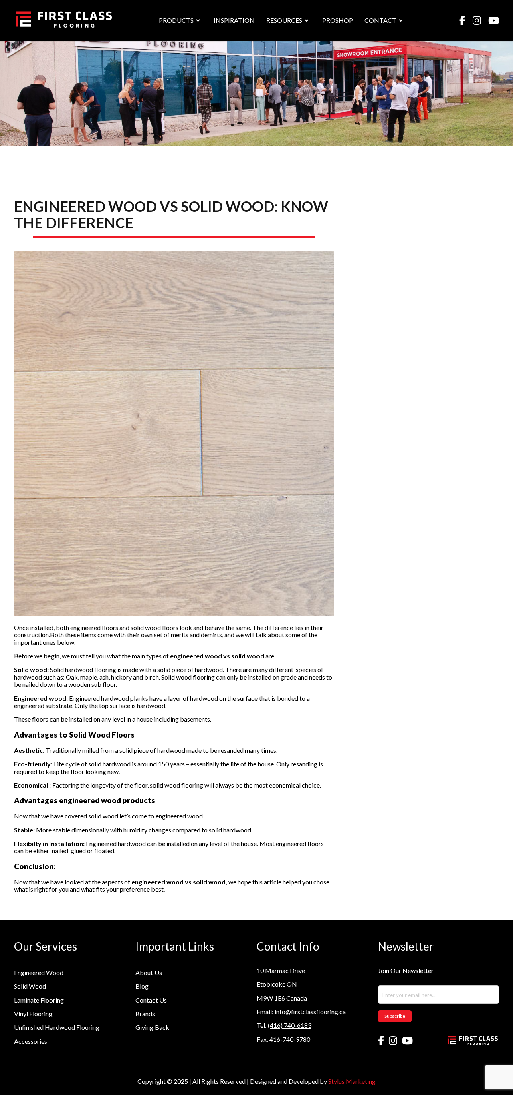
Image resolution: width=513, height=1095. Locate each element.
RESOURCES (284, 20)
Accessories (30, 1041)
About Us (148, 972)
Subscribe (394, 1016)
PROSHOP (337, 20)
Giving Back (152, 1027)
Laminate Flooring (39, 1000)
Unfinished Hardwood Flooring (56, 1027)
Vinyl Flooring (33, 1013)
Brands (145, 1013)
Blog (142, 986)
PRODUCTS (176, 20)
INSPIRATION (234, 20)
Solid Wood (30, 986)
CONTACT (380, 20)
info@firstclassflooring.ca (310, 1011)
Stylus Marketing (352, 1081)
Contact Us (151, 1000)
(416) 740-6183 (289, 1025)
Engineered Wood (38, 972)
